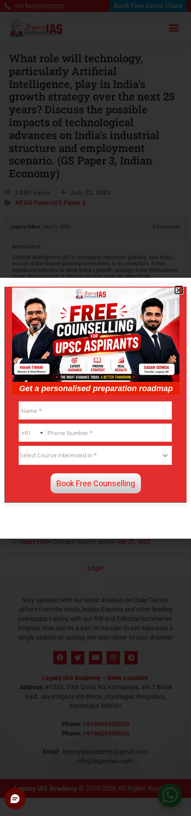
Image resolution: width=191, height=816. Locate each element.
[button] (178, 290)
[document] (95, 408)
